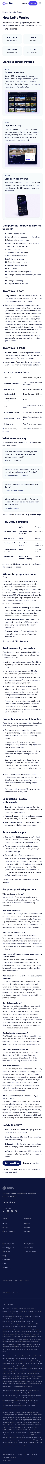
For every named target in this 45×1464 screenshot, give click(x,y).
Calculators (6, 1252)
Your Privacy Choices (9, 1457)
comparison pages (13, 567)
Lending (5, 1227)
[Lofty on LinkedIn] (8, 1211)
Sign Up (33, 3)
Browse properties (31, 1163)
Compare (27, 1231)
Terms (27, 1454)
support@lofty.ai (10, 1172)
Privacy (20, 1454)
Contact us (6, 1268)
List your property (9, 1231)
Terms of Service (30, 1252)
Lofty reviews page (33, 514)
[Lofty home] (8, 3)
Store (4, 1264)
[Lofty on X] (4, 1211)
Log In (24, 3)
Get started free (12, 1163)
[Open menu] (40, 3)
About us (27, 1223)
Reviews (27, 1227)
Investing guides (8, 1248)
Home (5, 12)
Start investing (9, 1202)
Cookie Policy (28, 1248)
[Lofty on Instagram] (16, 1211)
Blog (4, 1256)
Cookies (34, 1454)
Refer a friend (7, 1260)
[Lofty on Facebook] (12, 1211)
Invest (5, 1223)
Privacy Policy (28, 1244)
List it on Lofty (22, 641)
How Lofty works (8, 1244)
